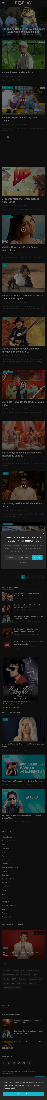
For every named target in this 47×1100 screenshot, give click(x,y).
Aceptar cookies (23, 1094)
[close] (43, 533)
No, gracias (23, 562)
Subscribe (37, 557)
